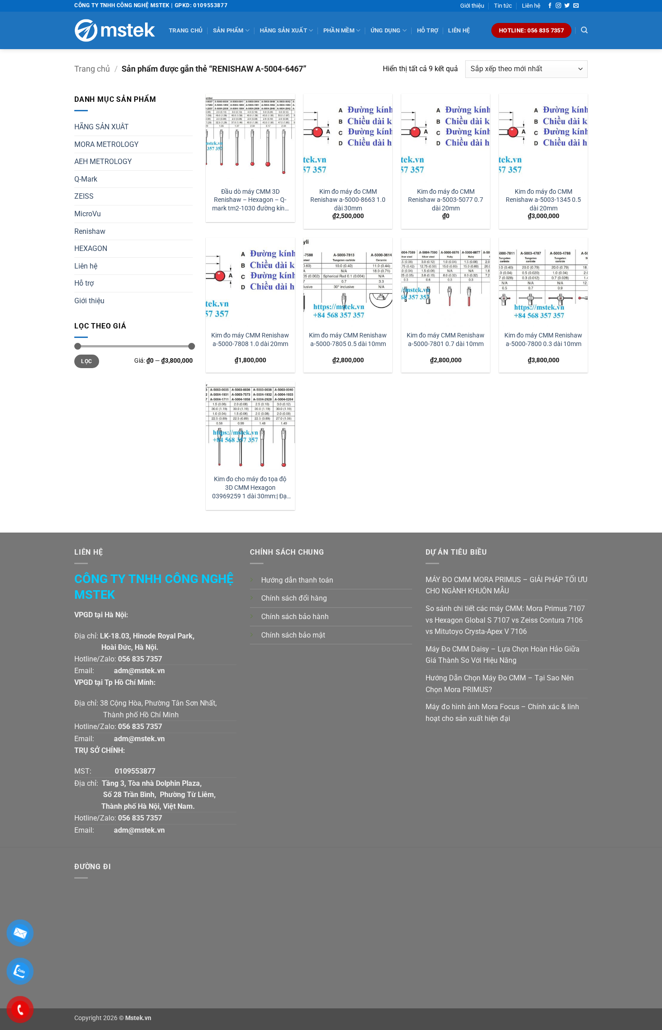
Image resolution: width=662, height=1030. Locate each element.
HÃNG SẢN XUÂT (101, 127)
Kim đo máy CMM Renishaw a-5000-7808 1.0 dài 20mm (250, 340)
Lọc (86, 361)
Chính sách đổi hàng (294, 598)
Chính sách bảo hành (295, 616)
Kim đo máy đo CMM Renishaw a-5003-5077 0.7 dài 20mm (445, 200)
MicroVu (87, 214)
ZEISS (84, 196)
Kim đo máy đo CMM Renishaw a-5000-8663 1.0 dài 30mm (347, 200)
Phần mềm (338, 30)
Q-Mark (85, 179)
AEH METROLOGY (103, 161)
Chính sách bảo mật (293, 635)
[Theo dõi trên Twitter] (567, 6)
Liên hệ (531, 5)
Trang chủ (186, 30)
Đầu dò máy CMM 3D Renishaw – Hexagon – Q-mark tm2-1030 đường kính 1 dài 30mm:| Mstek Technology (250, 200)
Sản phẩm (228, 30)
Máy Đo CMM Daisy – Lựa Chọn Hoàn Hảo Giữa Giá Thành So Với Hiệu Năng (503, 655)
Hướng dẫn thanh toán (297, 580)
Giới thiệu (472, 5)
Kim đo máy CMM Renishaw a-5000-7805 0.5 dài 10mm (348, 340)
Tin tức (503, 5)
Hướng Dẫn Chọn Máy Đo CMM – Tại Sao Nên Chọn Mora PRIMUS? (500, 684)
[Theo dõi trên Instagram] (558, 6)
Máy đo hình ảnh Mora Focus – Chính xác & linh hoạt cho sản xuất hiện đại (502, 712)
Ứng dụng (386, 30)
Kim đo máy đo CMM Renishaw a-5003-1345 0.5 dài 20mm (543, 200)
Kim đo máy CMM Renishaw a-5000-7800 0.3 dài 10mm (543, 340)
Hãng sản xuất (283, 30)
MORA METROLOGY (106, 144)
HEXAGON (90, 248)
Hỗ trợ (428, 30)
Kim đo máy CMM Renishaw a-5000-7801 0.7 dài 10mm (446, 340)
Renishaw (89, 231)
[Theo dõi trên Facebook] (550, 6)
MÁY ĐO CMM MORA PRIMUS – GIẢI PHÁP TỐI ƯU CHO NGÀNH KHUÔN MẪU (506, 585)
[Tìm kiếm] (584, 30)
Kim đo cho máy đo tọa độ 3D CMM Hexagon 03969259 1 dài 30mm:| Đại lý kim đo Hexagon (250, 487)
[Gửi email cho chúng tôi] (576, 6)
